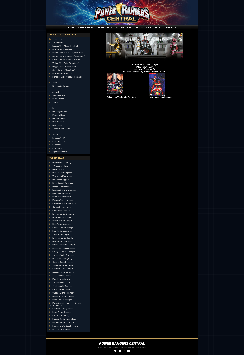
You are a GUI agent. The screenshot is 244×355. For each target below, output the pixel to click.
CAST (130, 28)
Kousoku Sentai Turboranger (64, 204)
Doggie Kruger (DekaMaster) (64, 67)
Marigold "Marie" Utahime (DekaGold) (67, 77)
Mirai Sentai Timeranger (62, 241)
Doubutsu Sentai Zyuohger (63, 296)
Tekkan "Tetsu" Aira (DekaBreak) (65, 63)
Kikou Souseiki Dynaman (62, 183)
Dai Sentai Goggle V (60, 180)
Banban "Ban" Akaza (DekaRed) (65, 46)
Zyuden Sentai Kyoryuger (62, 286)
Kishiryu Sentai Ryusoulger (63, 309)
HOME (71, 28)
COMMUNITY (169, 28)
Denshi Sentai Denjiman (62, 173)
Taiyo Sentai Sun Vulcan (62, 176)
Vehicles (55, 102)
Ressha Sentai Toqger (61, 289)
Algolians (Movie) (59, 152)
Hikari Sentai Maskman (61, 197)
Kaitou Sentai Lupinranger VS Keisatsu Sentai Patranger (66, 304)
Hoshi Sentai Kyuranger (62, 300)
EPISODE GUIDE (143, 28)
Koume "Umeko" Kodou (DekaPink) (66, 60)
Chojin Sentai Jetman (61, 211)
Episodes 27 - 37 (59, 145)
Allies (54, 83)
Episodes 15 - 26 (59, 141)
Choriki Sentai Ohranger (62, 221)
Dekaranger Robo (59, 112)
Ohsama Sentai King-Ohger (63, 322)
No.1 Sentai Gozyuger (61, 329)
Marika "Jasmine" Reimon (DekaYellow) (68, 56)
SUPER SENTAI (105, 28)
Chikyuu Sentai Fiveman (62, 207)
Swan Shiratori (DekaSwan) (63, 70)
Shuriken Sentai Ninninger (63, 293)
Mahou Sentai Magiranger (63, 259)
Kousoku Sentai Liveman (62, 200)
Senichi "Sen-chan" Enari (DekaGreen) (67, 53)
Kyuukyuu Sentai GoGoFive (63, 238)
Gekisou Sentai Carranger (62, 228)
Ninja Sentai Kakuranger (62, 224)
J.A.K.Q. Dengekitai (60, 166)
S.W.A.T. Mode (58, 99)
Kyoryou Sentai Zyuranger (63, 214)
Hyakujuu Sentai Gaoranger (63, 245)
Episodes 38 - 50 (59, 148)
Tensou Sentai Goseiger (62, 276)
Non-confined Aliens (60, 86)
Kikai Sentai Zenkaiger (61, 316)
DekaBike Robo (58, 115)
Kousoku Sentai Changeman (64, 190)
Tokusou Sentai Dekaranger (62, 35)
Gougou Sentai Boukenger (63, 262)
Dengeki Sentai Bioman (62, 187)
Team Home (57, 39)
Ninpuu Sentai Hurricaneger (63, 248)
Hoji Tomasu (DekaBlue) (62, 49)
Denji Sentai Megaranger (62, 231)
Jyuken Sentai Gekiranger (62, 265)
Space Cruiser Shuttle (61, 129)
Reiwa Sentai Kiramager (62, 312)
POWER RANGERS (86, 28)
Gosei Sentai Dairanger (61, 217)
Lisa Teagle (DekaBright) (62, 73)
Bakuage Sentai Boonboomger (65, 326)
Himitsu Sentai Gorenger (62, 162)
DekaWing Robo (59, 122)
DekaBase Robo (59, 118)
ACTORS (120, 28)
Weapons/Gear (58, 95)
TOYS (157, 28)
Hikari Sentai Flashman (61, 193)
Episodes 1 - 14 (58, 138)
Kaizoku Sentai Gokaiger (62, 279)
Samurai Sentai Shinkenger (63, 272)
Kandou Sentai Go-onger (62, 269)
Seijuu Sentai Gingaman (62, 235)
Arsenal (55, 92)
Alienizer (56, 135)
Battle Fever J (58, 169)
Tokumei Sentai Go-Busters (63, 283)
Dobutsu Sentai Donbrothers (64, 319)
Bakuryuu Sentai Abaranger (63, 252)
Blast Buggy (57, 125)
